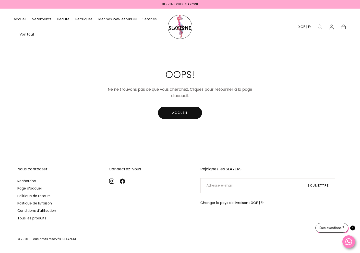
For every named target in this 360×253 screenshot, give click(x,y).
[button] (304, 27)
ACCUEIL (180, 113)
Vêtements (41, 19)
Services (150, 19)
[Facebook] (122, 181)
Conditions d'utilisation (36, 210)
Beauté (63, 19)
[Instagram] (111, 181)
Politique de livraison (34, 203)
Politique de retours (33, 195)
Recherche (26, 180)
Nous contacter (32, 169)
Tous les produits (31, 218)
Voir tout (27, 34)
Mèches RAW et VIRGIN (117, 19)
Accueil (20, 19)
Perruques (84, 19)
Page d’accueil (29, 188)
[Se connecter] (332, 27)
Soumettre (318, 185)
